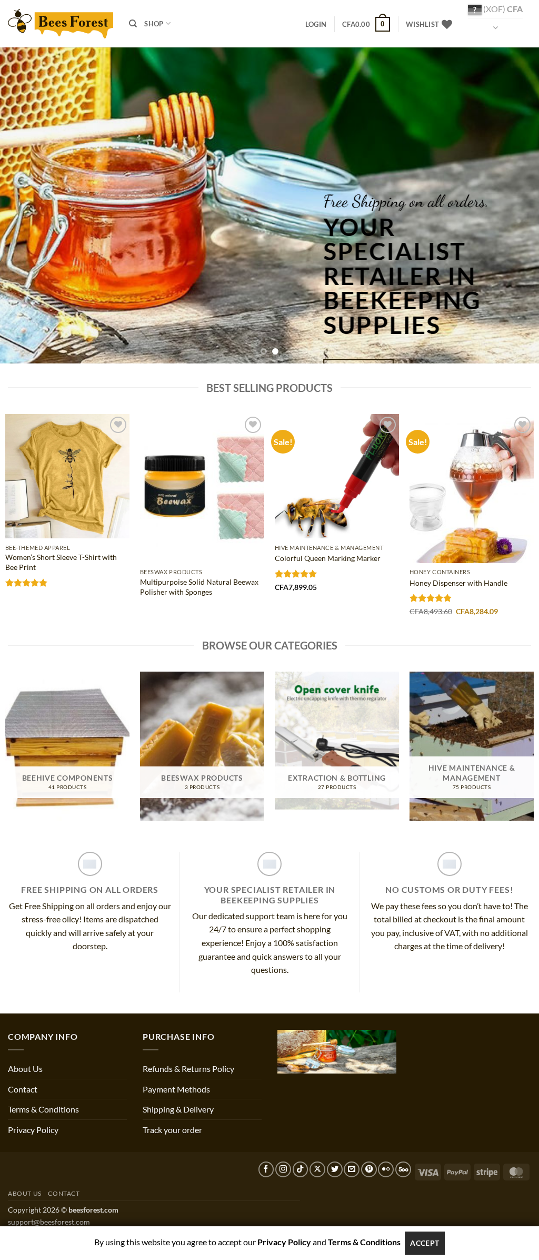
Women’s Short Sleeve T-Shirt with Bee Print (61, 562)
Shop (153, 23)
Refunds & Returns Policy (188, 1069)
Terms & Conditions (43, 1109)
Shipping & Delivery (178, 1109)
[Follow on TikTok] (300, 1169)
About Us (25, 1069)
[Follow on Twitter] (335, 1169)
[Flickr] (386, 1169)
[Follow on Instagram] (283, 1169)
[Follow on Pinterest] (369, 1169)
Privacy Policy (33, 1130)
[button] (315, 24)
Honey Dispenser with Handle (458, 582)
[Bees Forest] (60, 23)
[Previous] (24, 205)
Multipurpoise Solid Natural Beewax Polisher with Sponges (199, 586)
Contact (22, 1089)
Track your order (172, 1130)
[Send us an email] (352, 1169)
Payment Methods (176, 1089)
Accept (425, 1242)
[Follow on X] (317, 1169)
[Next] (514, 205)
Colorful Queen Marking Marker (328, 558)
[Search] (133, 24)
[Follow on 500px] (403, 1169)
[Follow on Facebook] (266, 1169)
